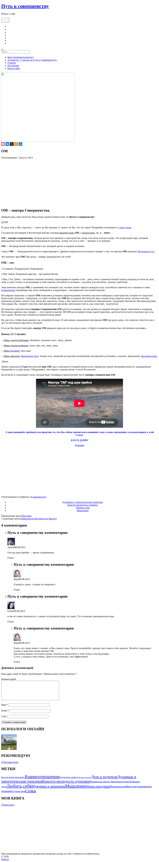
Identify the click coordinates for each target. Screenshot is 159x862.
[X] (12, 144)
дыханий (14, 350)
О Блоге (11, 62)
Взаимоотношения (42, 776)
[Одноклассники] (16, 144)
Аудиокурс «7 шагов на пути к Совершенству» (32, 60)
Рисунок (27, 516)
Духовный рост (38, 497)
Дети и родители (104, 777)
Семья (30, 791)
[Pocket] (3, 144)
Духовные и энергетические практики (82, 502)
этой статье (125, 227)
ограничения (8, 290)
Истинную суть (146, 251)
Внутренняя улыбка (68, 777)
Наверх (5, 859)
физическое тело (30, 356)
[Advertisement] (79, 183)
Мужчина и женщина (48, 786)
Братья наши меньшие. (13, 777)
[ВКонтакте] (7, 144)
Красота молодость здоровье (83, 505)
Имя (4, 705)
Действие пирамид (84, 777)
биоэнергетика (149, 356)
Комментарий (8, 679)
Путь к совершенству (25, 6)
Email (5, 710)
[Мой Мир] (20, 144)
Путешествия (18, 791)
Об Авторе (13, 65)
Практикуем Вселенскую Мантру (39, 518)
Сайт (4, 716)
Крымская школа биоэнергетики (109, 781)
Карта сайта (13, 68)
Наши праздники (98, 786)
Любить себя (82, 507)
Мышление (83, 510)
